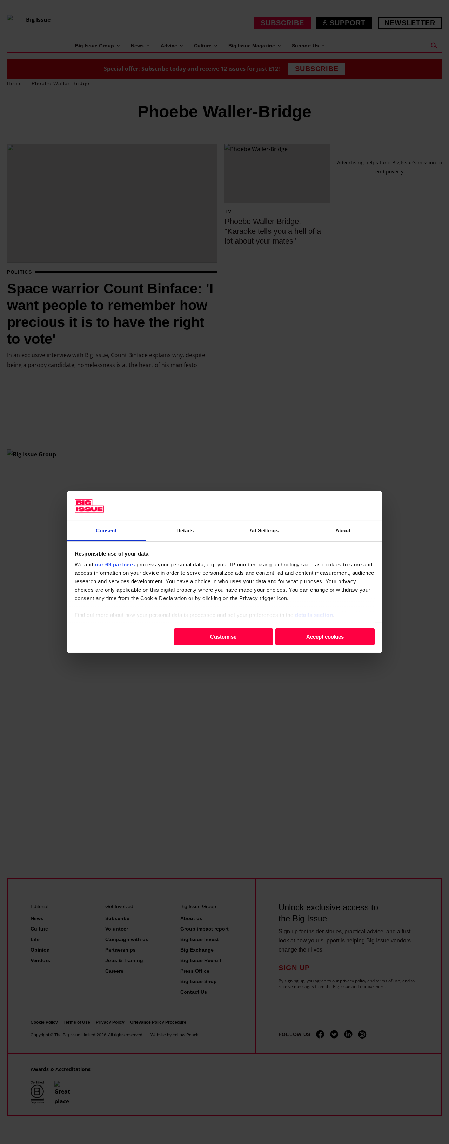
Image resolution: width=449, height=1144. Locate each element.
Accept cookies (325, 636)
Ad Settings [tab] (264, 530)
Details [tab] (185, 530)
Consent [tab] (106, 530)
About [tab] (343, 530)
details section (314, 615)
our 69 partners (115, 564)
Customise (223, 636)
